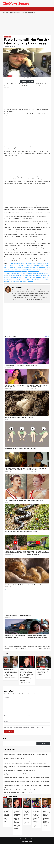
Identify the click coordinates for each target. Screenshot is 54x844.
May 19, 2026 (36, 825)
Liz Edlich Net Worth (33, 271)
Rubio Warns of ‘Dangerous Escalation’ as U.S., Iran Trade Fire (18, 792)
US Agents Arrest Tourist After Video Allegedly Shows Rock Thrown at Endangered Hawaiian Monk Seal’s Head (27, 773)
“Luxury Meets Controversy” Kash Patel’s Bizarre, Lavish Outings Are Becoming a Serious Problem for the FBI (27, 767)
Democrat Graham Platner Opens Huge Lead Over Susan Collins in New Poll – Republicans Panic (10, 672)
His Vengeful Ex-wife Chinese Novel (34, 265)
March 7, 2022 (12, 46)
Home (4, 12)
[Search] (50, 9)
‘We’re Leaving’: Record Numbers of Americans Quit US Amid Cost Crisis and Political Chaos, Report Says (26, 778)
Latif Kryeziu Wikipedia (10, 273)
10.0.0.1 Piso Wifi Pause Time (24, 273)
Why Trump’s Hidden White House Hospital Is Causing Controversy (19, 770)
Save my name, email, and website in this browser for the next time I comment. (24, 727)
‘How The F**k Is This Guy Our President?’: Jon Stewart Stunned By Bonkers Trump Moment (25, 763)
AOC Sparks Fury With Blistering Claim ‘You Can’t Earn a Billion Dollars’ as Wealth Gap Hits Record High (26, 786)
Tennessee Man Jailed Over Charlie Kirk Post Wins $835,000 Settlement (20, 761)
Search (5, 738)
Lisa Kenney (7, 46)
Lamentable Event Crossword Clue (31, 279)
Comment (6, 697)
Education (6, 36)
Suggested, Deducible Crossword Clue (36, 267)
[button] (4, 9)
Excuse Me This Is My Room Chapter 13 (23, 281)
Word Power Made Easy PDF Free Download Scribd (24, 263)
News (10, 36)
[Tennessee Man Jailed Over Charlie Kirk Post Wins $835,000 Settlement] (43, 662)
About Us (22, 838)
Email (29, 715)
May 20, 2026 (26, 822)
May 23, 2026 (13, 677)
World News (42, 666)
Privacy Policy (34, 838)
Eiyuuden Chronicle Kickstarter (33, 277)
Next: (39, 646)
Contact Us (27, 838)
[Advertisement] (27, 25)
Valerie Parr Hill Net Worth (17, 277)
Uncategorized (36, 806)
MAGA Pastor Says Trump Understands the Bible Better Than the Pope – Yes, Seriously (24, 789)
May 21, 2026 (30, 682)
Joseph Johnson (24, 682)
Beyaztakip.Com (30, 275)
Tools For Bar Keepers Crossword (16, 275)
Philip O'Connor (7, 677)
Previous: (15, 646)
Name (5, 715)
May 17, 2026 (46, 827)
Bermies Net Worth (19, 265)
